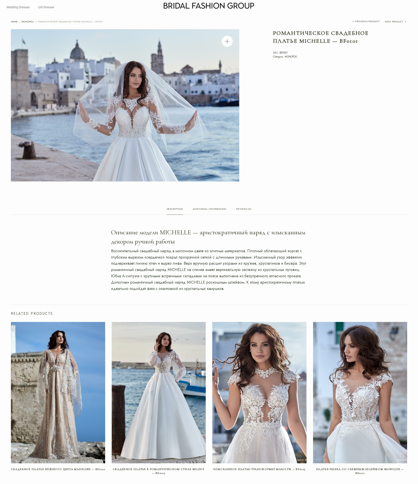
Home (14, 21)
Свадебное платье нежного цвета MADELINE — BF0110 (58, 469)
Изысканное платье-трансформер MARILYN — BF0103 (259, 469)
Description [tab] (175, 209)
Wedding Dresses (18, 7)
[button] (227, 41)
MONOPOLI (28, 21)
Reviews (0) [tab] (243, 209)
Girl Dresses (46, 7)
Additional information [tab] (209, 209)
